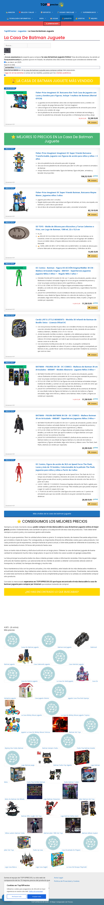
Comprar (93, 122)
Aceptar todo (36, 896)
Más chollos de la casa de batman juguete (52, 513)
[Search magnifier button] (7, 50)
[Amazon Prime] (95, 176)
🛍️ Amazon (10, 12)
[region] (26, 891)
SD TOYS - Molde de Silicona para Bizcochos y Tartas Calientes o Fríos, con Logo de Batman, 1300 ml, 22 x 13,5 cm (65, 228)
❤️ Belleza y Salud (26, 12)
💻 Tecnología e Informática (19, 18)
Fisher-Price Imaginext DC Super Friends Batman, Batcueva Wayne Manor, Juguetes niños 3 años (66, 194)
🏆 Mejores (93, 18)
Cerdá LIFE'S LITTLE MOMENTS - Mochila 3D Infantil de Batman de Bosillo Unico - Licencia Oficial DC (66, 321)
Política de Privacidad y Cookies (66, 881)
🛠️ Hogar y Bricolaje (65, 12)
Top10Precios (10, 31)
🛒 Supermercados (88, 12)
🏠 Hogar (54, 18)
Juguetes (22, 31)
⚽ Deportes (46, 12)
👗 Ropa (40, 18)
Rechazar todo (17, 896)
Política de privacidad (36, 891)
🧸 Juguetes (67, 18)
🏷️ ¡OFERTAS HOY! (52, 24)
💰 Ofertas (80, 18)
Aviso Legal (58, 877)
